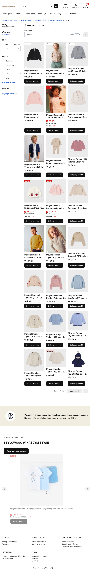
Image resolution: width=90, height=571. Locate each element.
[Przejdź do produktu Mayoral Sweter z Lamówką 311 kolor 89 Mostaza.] (34, 238)
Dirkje (8, 69)
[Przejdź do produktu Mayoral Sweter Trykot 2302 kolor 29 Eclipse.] (78, 359)
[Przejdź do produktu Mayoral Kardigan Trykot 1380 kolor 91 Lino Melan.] (56, 358)
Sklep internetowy (42, 568)
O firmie (35, 561)
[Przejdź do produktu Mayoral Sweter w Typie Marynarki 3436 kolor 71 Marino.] (34, 148)
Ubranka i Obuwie (41, 20)
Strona (72, 35)
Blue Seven (10, 65)
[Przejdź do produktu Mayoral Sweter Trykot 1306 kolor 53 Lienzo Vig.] (34, 321)
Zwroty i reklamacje (9, 542)
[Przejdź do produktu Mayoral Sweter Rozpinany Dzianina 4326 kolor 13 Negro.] (34, 55)
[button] (56, 6)
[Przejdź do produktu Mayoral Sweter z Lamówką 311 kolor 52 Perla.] (78, 281)
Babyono (9, 61)
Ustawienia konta (38, 544)
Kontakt (35, 558)
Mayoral (9, 78)
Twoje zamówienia (39, 542)
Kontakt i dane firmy (39, 556)
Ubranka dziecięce (56, 20)
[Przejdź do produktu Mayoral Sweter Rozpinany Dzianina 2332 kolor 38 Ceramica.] (34, 191)
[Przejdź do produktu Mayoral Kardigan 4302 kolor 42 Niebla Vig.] (78, 54)
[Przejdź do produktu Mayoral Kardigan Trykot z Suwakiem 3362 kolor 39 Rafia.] (34, 360)
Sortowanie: (28, 30)
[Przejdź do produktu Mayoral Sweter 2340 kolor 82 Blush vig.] (78, 146)
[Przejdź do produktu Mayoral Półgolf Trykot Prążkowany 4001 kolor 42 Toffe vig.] (56, 239)
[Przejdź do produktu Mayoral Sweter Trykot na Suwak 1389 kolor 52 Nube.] (78, 320)
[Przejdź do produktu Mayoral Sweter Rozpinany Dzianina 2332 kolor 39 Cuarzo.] (56, 191)
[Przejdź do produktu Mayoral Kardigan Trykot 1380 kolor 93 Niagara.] (56, 321)
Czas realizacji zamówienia (72, 546)
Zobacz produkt (32, 81)
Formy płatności (68, 542)
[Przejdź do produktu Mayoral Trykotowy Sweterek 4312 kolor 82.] (78, 238)
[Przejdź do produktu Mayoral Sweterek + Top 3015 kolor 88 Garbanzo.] (56, 99)
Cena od (5, 44)
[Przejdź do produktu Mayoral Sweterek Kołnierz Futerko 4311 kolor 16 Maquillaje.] (56, 281)
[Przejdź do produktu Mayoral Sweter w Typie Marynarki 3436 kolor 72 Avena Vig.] (78, 98)
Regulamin (6, 544)
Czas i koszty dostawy (70, 544)
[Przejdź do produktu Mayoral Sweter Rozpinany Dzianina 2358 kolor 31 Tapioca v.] (78, 191)
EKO (7, 74)
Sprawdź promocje (16, 451)
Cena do (16, 44)
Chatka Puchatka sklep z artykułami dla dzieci (17, 20)
